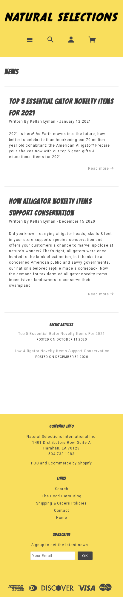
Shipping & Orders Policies (61, 503)
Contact (61, 510)
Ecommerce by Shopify (70, 463)
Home (61, 518)
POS (35, 463)
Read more (99, 168)
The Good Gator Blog (62, 496)
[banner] (61, 15)
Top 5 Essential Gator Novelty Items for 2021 (61, 334)
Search (61, 489)
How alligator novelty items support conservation (62, 351)
